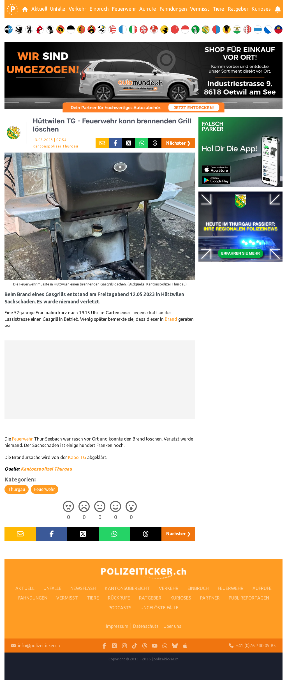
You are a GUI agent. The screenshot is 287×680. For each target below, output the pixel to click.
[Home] (12, 9)
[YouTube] (155, 646)
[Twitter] (114, 646)
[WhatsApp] (165, 646)
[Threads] (144, 646)
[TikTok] (134, 646)
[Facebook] (104, 646)
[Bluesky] (175, 646)
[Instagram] (124, 646)
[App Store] (185, 646)
